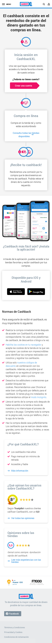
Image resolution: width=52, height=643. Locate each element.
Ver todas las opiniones (22, 518)
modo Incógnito (38, 397)
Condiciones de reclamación (16, 637)
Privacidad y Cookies (13, 632)
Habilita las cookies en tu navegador (23, 344)
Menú (8, 4)
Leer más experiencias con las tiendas (26, 561)
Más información (19, 471)
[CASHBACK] (26, 4)
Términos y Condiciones (14, 627)
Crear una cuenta (23, 85)
